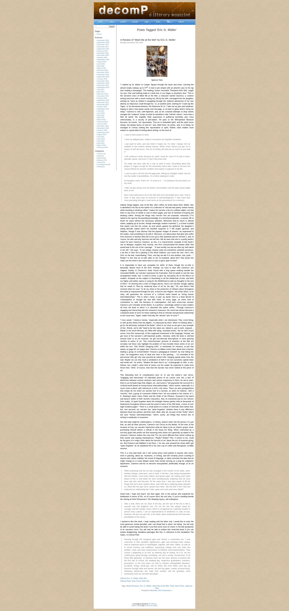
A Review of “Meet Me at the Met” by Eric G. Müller (147, 39)
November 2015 (103, 74)
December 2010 (103, 126)
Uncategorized (102, 164)
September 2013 (103, 87)
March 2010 (101, 145)
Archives (100, 154)
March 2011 (101, 119)
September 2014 (103, 83)
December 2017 (103, 44)
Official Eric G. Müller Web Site (133, 578)
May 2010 (100, 141)
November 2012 (103, 96)
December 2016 (103, 53)
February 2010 (102, 147)
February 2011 (102, 122)
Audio (99, 156)
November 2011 (103, 104)
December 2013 (103, 85)
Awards (100, 158)
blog (146, 22)
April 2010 (100, 143)
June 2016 (101, 64)
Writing (99, 166)
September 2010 (103, 132)
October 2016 (102, 57)
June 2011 (101, 113)
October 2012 (102, 98)
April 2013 (100, 92)
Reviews (153, 590)
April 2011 (100, 117)
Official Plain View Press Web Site (134, 581)
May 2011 (100, 115)
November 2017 (103, 47)
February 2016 (102, 70)
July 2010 (100, 137)
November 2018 (103, 40)
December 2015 (103, 72)
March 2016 (101, 68)
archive (123, 22)
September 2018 (103, 42)
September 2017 (103, 49)
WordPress (153, 604)
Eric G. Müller (145, 586)
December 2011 (103, 102)
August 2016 (101, 62)
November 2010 (103, 128)
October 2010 (102, 130)
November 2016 (103, 55)
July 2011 (100, 111)
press (169, 22)
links (158, 22)
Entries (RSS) (136, 605)
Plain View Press (177, 586)
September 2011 (103, 109)
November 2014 (103, 81)
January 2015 (102, 79)
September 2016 (103, 59)
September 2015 (103, 77)
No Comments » (165, 590)
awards (135, 22)
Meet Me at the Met (161, 586)
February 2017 (102, 51)
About (99, 34)
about (112, 22)
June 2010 (101, 139)
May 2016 (100, 66)
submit (181, 22)
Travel (99, 162)
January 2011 (102, 124)
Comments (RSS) (151, 605)
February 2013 (102, 94)
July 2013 (100, 89)
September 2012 (103, 100)
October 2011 (102, 107)
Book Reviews (133, 586)
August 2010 (101, 134)
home (100, 22)
